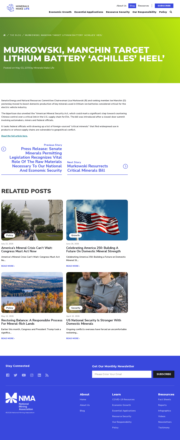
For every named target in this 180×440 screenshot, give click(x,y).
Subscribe (164, 5)
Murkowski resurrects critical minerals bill (87, 168)
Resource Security (118, 12)
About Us (121, 5)
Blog (132, 5)
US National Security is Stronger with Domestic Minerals (93, 322)
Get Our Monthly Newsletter (113, 366)
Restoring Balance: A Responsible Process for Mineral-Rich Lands (31, 322)
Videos (161, 416)
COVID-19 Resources (123, 399)
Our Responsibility (144, 12)
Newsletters (165, 422)
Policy (163, 12)
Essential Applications (88, 12)
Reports (162, 405)
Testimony (163, 427)
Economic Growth (60, 12)
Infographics (164, 410)
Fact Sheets (164, 399)
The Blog (15, 35)
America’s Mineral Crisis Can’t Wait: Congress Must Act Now (26, 249)
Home (83, 399)
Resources (143, 5)
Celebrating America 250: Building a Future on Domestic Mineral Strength (93, 249)
